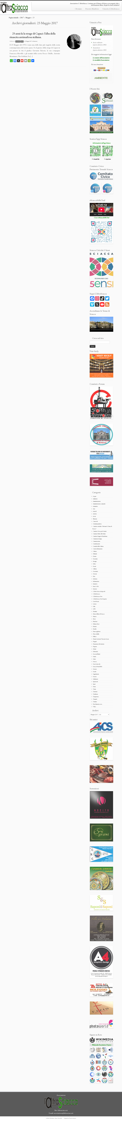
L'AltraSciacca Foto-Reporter (100, 599)
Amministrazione (97, 501)
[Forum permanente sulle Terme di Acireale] (101, 468)
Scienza (95, 669)
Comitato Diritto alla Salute (99, 534)
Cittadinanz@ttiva (97, 524)
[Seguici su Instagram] (43, 4)
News (22, 41)
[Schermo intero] (111, 214)
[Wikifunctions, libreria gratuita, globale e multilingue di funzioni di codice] (110, 1062)
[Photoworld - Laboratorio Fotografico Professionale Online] (101, 1023)
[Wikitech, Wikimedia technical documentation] (92, 1074)
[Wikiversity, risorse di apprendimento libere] (92, 1056)
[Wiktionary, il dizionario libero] (98, 1049)
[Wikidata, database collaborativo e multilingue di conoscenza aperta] (98, 1062)
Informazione (96, 581)
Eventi (94, 566)
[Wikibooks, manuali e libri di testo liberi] (104, 1049)
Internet (95, 589)
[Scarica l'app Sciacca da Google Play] (95, 151)
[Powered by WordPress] (63, 1118)
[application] (101, 209)
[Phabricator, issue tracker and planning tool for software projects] (98, 1074)
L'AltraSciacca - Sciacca (53, 1118)
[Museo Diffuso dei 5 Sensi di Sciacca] (101, 270)
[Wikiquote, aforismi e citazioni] (110, 1049)
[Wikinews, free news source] (110, 1056)
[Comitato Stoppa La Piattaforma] (101, 403)
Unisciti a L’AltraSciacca (111, 9)
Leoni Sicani (96, 601)
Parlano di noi (96, 624)
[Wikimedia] (101, 1040)
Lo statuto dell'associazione (101, 58)
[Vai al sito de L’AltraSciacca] (101, 31)
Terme (94, 689)
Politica (94, 636)
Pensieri (95, 626)
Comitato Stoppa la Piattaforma (100, 536)
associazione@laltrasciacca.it (63, 1113)
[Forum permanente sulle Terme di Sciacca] (101, 125)
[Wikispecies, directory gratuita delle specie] (104, 1062)
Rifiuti (94, 649)
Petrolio (94, 629)
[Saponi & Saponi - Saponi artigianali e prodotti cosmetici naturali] (101, 903)
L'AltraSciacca (96, 594)
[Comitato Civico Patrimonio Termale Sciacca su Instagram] (107, 188)
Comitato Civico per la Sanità (99, 531)
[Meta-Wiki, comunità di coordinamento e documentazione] (104, 1068)
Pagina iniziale (13, 17)
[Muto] (108, 214)
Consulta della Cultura (98, 546)
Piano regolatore (96, 631)
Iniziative (95, 584)
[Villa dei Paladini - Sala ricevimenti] (101, 928)
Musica (94, 616)
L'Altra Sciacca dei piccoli (99, 591)
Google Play (96, 159)
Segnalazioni (96, 674)
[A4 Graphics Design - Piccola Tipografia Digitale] (101, 962)
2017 (22, 17)
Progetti (95, 641)
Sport (94, 684)
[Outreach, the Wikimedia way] (92, 1080)
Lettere (94, 604)
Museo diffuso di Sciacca (98, 614)
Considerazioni (96, 544)
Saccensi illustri (96, 654)
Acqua (94, 496)
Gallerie (95, 569)
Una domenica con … (98, 704)
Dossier (94, 556)
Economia (95, 559)
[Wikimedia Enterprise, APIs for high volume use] (110, 1068)
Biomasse (95, 519)
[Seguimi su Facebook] (40, 4)
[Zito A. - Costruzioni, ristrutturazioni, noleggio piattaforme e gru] (101, 990)
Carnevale (95, 521)
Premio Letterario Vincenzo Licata (101, 639)
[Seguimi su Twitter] (48, 4)
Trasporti (95, 699)
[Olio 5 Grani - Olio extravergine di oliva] (101, 832)
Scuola (94, 671)
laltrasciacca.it (63, 1110)
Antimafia (18, 41)
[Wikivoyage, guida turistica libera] (104, 1056)
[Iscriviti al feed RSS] (34, 4)
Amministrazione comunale (99, 504)
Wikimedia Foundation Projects (101, 1045)
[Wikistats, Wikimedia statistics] (110, 1080)
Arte (94, 509)
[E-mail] (37, 4)
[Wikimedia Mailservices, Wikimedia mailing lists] (104, 1080)
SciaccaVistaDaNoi (97, 666)
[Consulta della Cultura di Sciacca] (101, 481)
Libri (94, 606)
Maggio (28, 17)
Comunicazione (96, 541)
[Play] (92, 214)
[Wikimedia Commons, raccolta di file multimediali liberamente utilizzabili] (92, 1062)
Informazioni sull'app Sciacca (101, 143)
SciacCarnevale (96, 664)
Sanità (94, 656)
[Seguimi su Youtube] (51, 4)
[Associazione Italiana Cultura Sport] (101, 727)
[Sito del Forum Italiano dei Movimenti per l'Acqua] (101, 454)
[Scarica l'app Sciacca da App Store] (107, 151)
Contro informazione (97, 549)
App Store (108, 159)
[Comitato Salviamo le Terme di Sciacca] (101, 435)
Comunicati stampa (97, 539)
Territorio (95, 691)
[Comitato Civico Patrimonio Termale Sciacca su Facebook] (95, 188)
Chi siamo (78, 9)
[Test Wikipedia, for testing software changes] (104, 1074)
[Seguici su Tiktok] (45, 4)
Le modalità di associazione (101, 60)
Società (94, 676)
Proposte (95, 646)
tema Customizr (73, 1118)
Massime (95, 611)
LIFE (94, 609)
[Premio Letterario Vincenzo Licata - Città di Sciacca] (107, 110)
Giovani (95, 574)
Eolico (94, 564)
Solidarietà (95, 679)
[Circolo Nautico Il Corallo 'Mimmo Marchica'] (101, 854)
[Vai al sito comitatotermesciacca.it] (101, 176)
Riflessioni (95, 651)
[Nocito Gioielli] (101, 805)
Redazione (35, 41)
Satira (94, 659)
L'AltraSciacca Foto (97, 596)
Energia (95, 561)
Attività (95, 514)
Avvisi (94, 516)
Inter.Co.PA (96, 586)
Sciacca (95, 661)
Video (94, 706)
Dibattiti (95, 554)
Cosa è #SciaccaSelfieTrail (101, 218)
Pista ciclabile (96, 634)
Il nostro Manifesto (92, 9)
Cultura (95, 551)
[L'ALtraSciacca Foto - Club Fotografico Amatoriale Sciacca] (95, 98)
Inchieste (95, 579)
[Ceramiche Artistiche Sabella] (101, 878)
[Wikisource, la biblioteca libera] (98, 1056)
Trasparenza (96, 696)
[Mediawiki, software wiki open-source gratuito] (98, 1068)
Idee (94, 576)
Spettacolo (95, 681)
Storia (94, 686)
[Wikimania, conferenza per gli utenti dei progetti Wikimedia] (98, 1080)
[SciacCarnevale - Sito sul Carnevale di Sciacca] (95, 110)
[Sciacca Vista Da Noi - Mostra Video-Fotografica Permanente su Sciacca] (107, 98)
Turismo (95, 701)
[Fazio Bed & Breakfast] (101, 1008)
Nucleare (95, 621)
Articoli (94, 511)
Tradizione (95, 694)
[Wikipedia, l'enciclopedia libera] (92, 1049)
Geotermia (95, 571)
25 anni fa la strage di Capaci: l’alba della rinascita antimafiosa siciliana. (32, 35)
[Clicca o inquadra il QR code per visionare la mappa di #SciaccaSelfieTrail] (101, 232)
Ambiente (95, 499)
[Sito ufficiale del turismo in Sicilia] (101, 365)
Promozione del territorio (98, 644)
